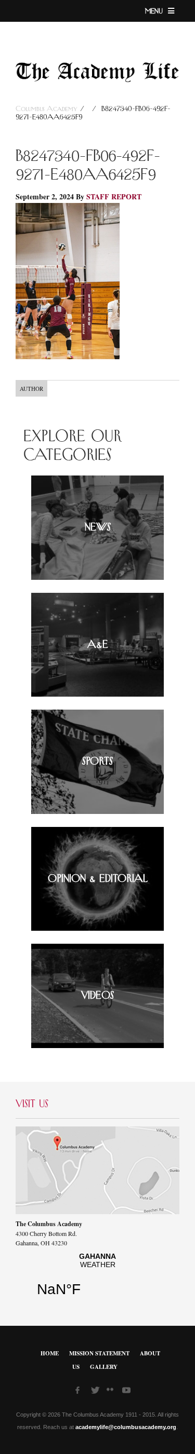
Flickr (112, 1393)
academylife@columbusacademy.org (125, 1427)
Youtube (127, 1392)
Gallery (104, 1367)
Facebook (80, 1392)
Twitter (96, 1392)
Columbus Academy (48, 109)
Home (50, 1353)
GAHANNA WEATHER (97, 1278)
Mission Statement (99, 1353)
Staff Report (113, 196)
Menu (155, 11)
